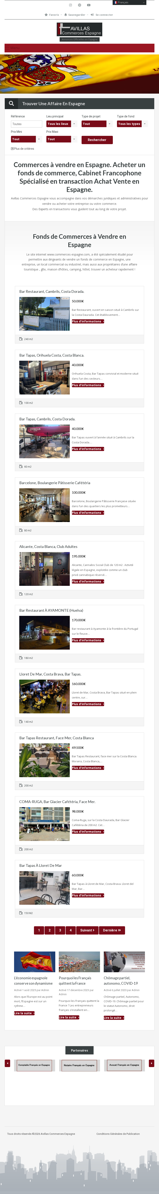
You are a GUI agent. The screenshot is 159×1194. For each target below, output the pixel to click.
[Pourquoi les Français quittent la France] (79, 961)
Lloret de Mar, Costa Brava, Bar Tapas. (50, 674)
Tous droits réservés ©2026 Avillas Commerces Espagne (41, 1133)
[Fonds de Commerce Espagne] (79, 30)
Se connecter (104, 15)
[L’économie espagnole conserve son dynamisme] (34, 961)
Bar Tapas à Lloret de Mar (40, 865)
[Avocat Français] (79, 1065)
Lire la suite (23, 1013)
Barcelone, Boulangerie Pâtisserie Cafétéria (54, 482)
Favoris (54, 15)
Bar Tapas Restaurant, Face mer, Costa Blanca (56, 738)
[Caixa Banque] (124, 1065)
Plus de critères (23, 148)
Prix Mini (16, 131)
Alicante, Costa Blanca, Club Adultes (48, 546)
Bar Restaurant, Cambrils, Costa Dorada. (51, 291)
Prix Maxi (52, 131)
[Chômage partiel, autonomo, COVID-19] (124, 961)
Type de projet (91, 116)
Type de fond (125, 116)
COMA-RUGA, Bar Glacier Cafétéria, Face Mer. (57, 801)
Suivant (86, 930)
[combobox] (62, 124)
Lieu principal (54, 116)
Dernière (110, 930)
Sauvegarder (76, 15)
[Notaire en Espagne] (34, 1065)
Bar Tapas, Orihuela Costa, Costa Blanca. (51, 355)
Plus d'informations (87, 321)
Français (122, 2)
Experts (43, 209)
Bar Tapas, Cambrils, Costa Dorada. (47, 419)
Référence (18, 116)
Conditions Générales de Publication (118, 1133)
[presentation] (7, 1063)
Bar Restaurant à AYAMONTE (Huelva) (51, 610)
